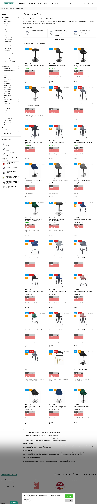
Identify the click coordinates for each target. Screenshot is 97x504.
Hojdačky (5, 111)
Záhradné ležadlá (7, 122)
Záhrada (4, 73)
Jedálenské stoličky (9, 37)
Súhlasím (69, 496)
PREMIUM (6, 107)
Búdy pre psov (6, 125)
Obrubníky (6, 81)
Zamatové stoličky (8, 39)
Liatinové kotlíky (7, 91)
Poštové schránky (7, 89)
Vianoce (5, 19)
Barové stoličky (8, 45)
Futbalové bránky (7, 133)
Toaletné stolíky (7, 56)
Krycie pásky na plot (8, 113)
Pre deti (5, 129)
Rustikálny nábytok (7, 31)
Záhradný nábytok (7, 79)
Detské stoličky (8, 48)
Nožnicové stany (7, 68)
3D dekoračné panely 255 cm (10, 60)
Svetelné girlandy (7, 85)
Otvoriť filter (28, 43)
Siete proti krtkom (7, 95)
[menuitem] (21, 3)
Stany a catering (5, 66)
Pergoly (5, 77)
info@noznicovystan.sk (63, 474)
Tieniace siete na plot (8, 99)
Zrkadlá (5, 25)
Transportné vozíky (9, 118)
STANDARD (7, 105)
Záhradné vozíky (8, 120)
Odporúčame (42, 43)
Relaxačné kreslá (8, 52)
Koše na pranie (7, 64)
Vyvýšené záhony (7, 93)
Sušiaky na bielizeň (7, 27)
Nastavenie (26, 499)
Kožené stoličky (8, 41)
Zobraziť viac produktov (59, 39)
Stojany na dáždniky (8, 21)
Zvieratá (5, 115)
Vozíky (5, 117)
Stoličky (5, 36)
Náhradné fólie (7, 103)
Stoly (5, 33)
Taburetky (6, 23)
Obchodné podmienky (12, 484)
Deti (3, 127)
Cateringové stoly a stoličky (9, 70)
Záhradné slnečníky (7, 87)
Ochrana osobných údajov (12, 486)
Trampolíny (6, 131)
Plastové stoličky (8, 43)
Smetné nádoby (7, 83)
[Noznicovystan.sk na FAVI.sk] (59, 486)
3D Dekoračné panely (8, 58)
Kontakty (12, 483)
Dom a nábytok (5, 17)
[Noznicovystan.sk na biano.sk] (36, 485)
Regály (5, 29)
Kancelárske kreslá (8, 47)
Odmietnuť (69, 500)
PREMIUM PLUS (7, 108)
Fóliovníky (6, 101)
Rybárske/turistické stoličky (10, 54)
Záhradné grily (6, 97)
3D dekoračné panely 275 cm (10, 61)
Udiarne (5, 75)
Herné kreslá (7, 50)
